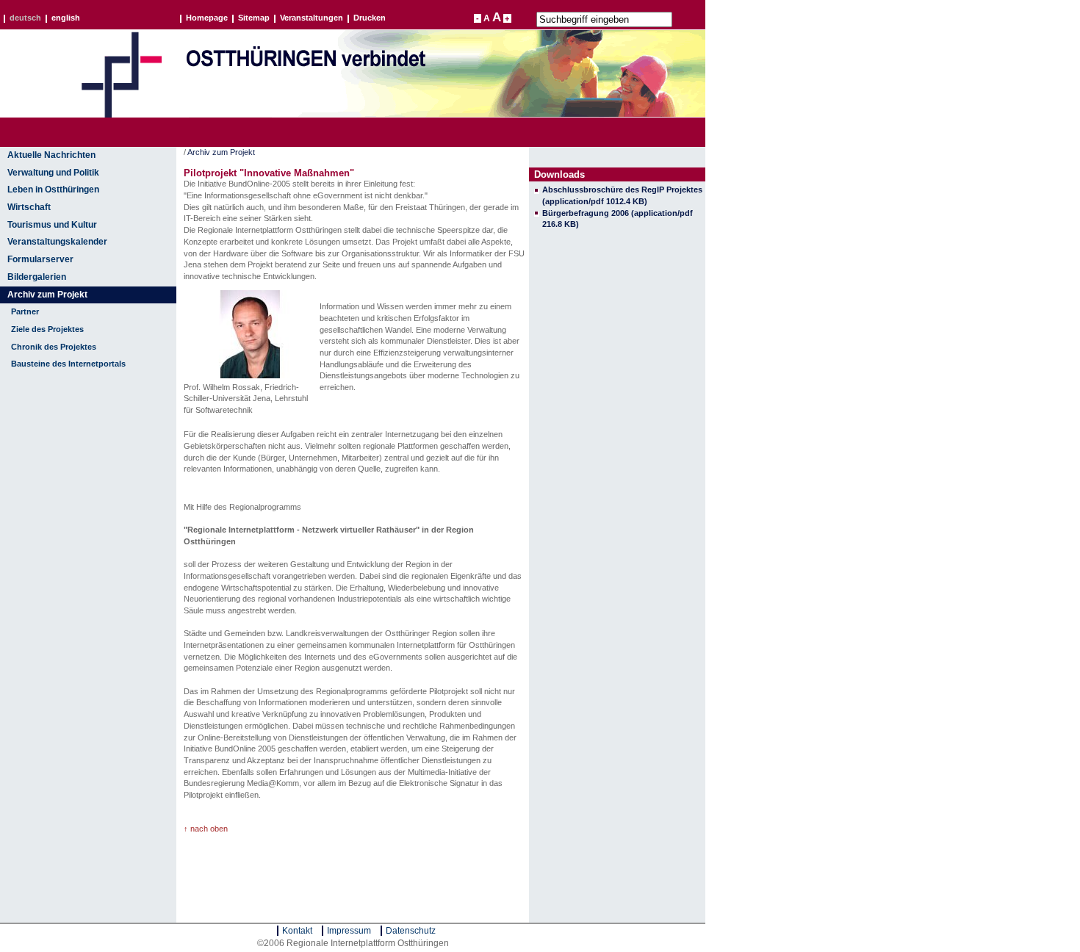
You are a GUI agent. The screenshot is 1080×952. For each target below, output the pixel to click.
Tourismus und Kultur (52, 225)
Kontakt (297, 931)
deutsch (25, 18)
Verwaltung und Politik (53, 172)
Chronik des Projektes (53, 346)
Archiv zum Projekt (47, 294)
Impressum (349, 931)
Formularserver (40, 259)
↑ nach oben (206, 828)
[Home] (121, 114)
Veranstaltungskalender (57, 242)
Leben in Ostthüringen (53, 189)
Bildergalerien (36, 277)
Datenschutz (411, 931)
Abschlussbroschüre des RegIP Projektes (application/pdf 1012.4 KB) (622, 195)
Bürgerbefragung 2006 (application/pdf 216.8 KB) (617, 219)
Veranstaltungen (311, 18)
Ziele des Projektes (47, 329)
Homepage (207, 18)
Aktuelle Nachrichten (51, 155)
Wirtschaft (29, 207)
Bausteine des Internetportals (68, 363)
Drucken (369, 18)
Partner (25, 311)
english (65, 18)
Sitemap (254, 18)
